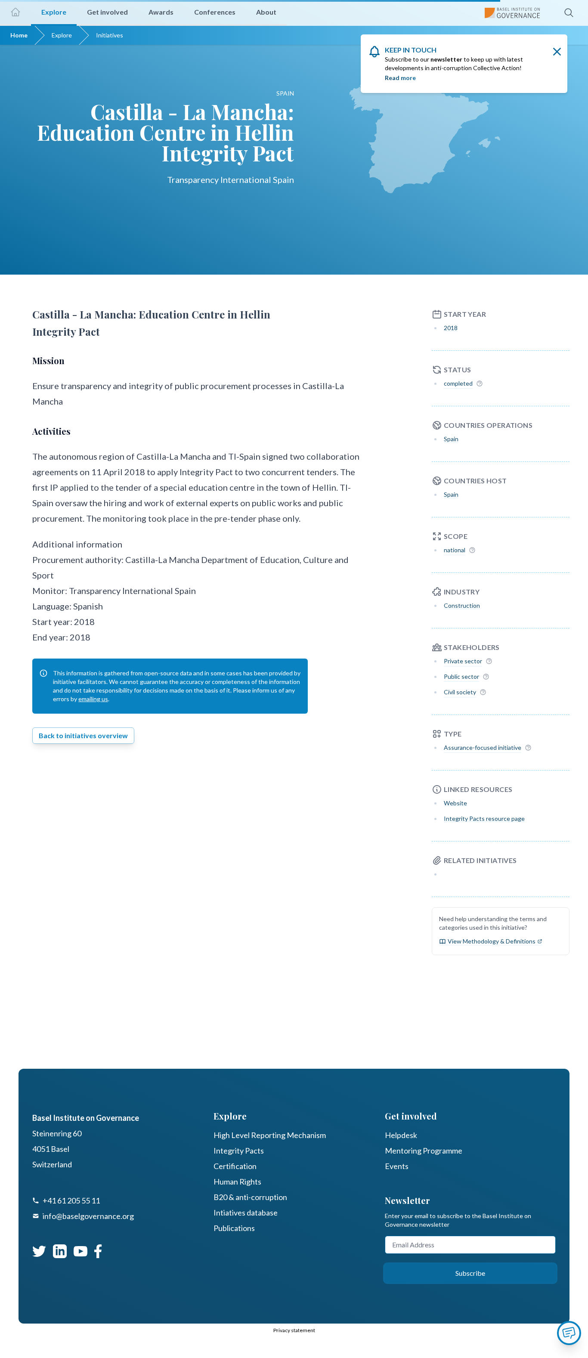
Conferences (214, 12)
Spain (451, 438)
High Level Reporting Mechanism (270, 1135)
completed (458, 383)
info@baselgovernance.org (88, 1216)
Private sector (463, 661)
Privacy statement (294, 1330)
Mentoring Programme (423, 1150)
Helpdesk (401, 1135)
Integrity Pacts (239, 1150)
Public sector (461, 676)
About (266, 12)
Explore (62, 35)
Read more (400, 77)
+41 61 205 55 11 (71, 1200)
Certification (235, 1166)
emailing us (93, 698)
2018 (451, 327)
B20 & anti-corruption (250, 1197)
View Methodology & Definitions (491, 941)
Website (455, 803)
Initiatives (109, 35)
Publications (234, 1228)
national (454, 550)
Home (19, 35)
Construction (462, 605)
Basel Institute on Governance (85, 1118)
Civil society (460, 692)
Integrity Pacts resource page (484, 818)
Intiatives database (246, 1212)
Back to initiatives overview (83, 735)
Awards (161, 12)
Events (397, 1166)
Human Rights (237, 1181)
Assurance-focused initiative (482, 747)
